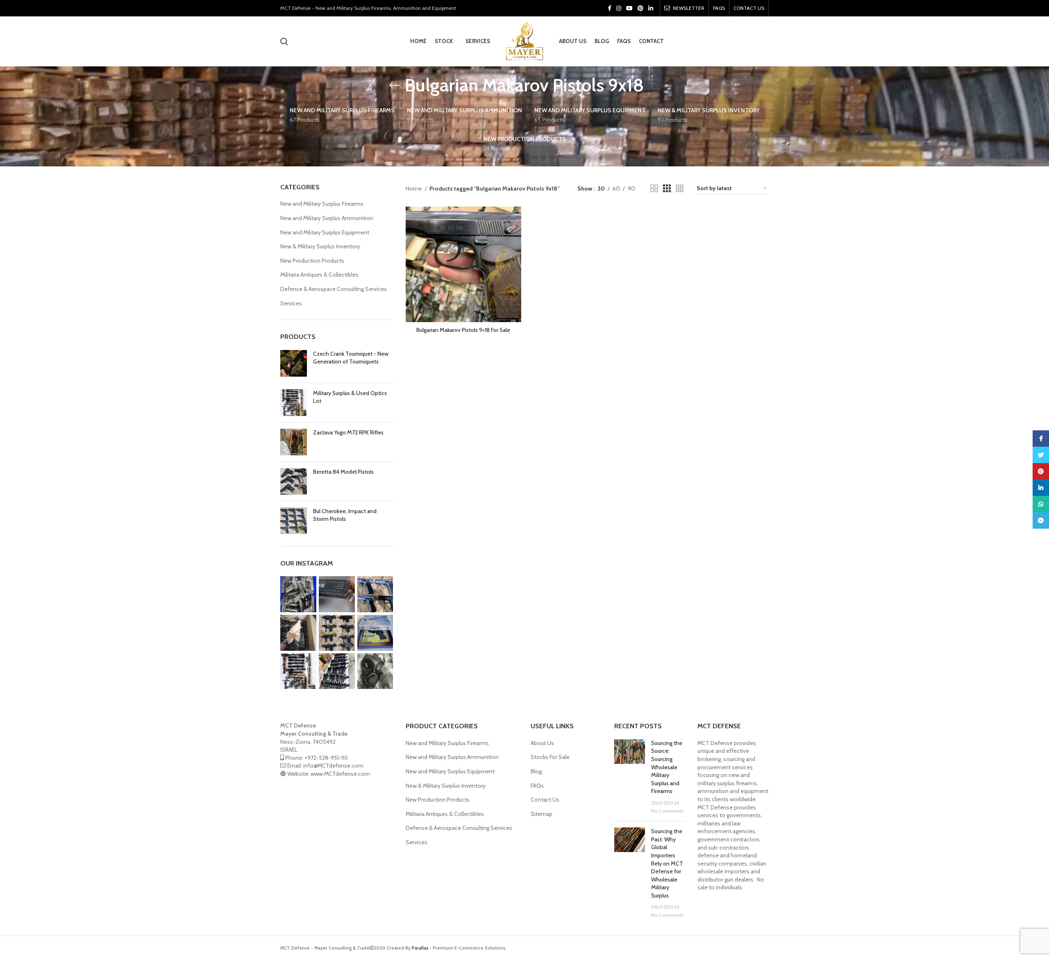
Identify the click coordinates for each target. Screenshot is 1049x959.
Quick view (515, 220)
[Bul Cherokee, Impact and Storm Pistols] (293, 520)
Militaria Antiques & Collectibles (319, 274)
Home (414, 188)
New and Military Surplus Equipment (324, 232)
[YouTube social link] (629, 8)
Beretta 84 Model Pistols (343, 471)
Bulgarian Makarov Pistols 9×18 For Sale (463, 330)
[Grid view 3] (667, 188)
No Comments (667, 811)
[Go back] (394, 85)
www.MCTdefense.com (340, 773)
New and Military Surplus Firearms (321, 203)
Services (291, 303)
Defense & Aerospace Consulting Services (333, 289)
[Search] (284, 41)
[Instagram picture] (298, 594)
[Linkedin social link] (651, 8)
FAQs (537, 785)
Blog (536, 771)
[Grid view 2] (654, 188)
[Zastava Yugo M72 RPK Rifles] (293, 442)
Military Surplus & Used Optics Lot (350, 397)
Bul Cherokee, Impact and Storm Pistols (345, 515)
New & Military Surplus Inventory (320, 246)
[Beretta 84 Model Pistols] (293, 481)
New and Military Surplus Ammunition (326, 218)
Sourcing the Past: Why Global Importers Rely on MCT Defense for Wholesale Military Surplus (667, 863)
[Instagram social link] (619, 8)
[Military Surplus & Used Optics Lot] (293, 402)
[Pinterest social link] (640, 8)
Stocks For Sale (550, 757)
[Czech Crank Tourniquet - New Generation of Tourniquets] (293, 363)
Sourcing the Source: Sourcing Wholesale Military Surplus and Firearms (666, 767)
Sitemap (541, 814)
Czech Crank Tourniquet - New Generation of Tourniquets (350, 358)
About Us (542, 743)
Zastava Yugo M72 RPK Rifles (348, 432)
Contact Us (545, 799)
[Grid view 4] (679, 188)
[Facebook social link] (609, 8)
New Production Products (312, 260)
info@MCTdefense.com (333, 765)
